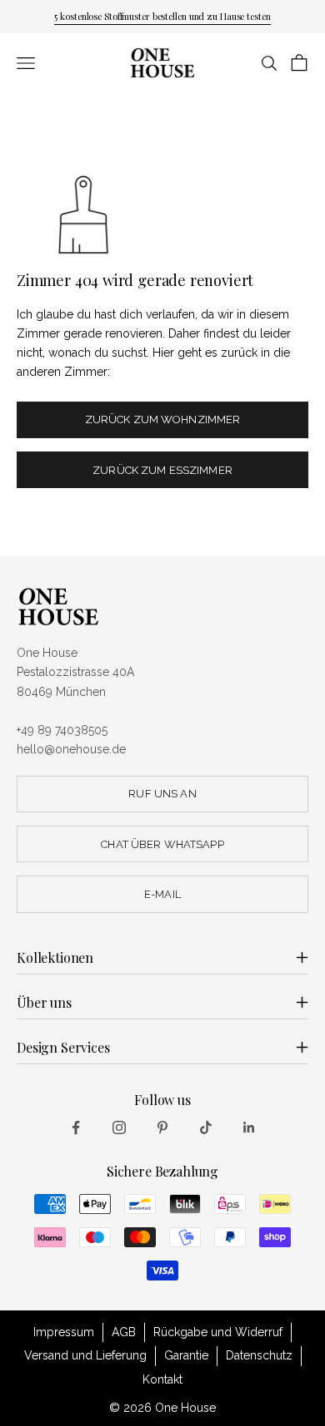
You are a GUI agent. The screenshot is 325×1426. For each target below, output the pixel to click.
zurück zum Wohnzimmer (163, 419)
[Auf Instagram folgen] (119, 1127)
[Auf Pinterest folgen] (162, 1127)
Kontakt (162, 1379)
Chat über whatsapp (162, 844)
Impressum (63, 1332)
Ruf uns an (162, 793)
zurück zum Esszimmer (162, 470)
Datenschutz (259, 1355)
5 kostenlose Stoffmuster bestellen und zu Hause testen (162, 16)
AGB (124, 1332)
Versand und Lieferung (85, 1355)
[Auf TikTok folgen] (206, 1127)
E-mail (162, 894)
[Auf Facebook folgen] (76, 1127)
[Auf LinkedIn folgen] (249, 1127)
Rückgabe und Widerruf (217, 1332)
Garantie (186, 1355)
